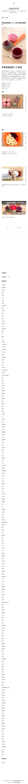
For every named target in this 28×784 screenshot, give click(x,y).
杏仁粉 (3, 372)
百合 (3, 504)
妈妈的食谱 (14, 8)
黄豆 (3, 733)
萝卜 (3, 615)
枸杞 (3, 380)
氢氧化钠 (4, 424)
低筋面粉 (4, 287)
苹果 (3, 597)
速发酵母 (4, 659)
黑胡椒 (3, 741)
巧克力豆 (4, 347)
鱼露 (3, 705)
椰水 (3, 406)
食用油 (3, 690)
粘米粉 (3, 525)
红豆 (3, 550)
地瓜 (3, 318)
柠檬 (3, 383)
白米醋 (3, 494)
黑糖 (3, 739)
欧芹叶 (3, 419)
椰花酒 (3, 414)
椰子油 (3, 403)
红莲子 (3, 548)
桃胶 (3, 396)
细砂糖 (3, 555)
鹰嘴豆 (3, 723)
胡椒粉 (3, 571)
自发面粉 (4, 576)
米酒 (3, 517)
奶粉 (3, 331)
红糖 (3, 543)
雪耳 (3, 672)
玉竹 (3, 460)
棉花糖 (3, 398)
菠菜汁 (3, 610)
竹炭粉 (3, 512)
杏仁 (3, 365)
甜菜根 (3, 483)
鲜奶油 (3, 708)
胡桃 (3, 568)
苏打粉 (3, 594)
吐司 (3, 313)
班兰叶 (3, 473)
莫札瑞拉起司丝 (5, 602)
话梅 (3, 654)
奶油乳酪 (4, 328)
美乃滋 (3, 563)
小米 (3, 339)
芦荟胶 (3, 586)
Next (19, 227)
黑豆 (3, 749)
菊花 (3, 605)
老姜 (3, 566)
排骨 (3, 354)
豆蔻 (3, 656)
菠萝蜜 (3, 612)
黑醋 (3, 752)
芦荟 (3, 584)
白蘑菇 (3, 499)
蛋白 (3, 633)
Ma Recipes (17, 780)
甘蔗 (3, 481)
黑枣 (3, 736)
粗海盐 (3, 519)
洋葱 (3, 437)
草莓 (3, 599)
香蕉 (3, 697)
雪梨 (3, 669)
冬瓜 (3, 295)
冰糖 (3, 300)
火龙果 (3, 447)
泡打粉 (3, 434)
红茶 (3, 545)
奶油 (3, 326)
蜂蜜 (3, 638)
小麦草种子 (4, 344)
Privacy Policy (16, 782)
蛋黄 (3, 635)
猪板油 (3, 457)
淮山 (3, 445)
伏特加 (3, 285)
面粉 (3, 684)
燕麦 (3, 450)
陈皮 (3, 666)
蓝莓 (3, 623)
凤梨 (3, 303)
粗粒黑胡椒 (4, 522)
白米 (3, 491)
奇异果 (3, 323)
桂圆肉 (3, 393)
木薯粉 (3, 367)
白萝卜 (3, 496)
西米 (3, 651)
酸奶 (3, 664)
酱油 (3, 661)
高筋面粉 (4, 703)
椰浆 (3, 408)
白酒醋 (3, 501)
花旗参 (3, 589)
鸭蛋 (3, 721)
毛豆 (3, 421)
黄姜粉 (3, 726)
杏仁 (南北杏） (5, 370)
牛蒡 (3, 455)
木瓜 (3, 362)
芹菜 (3, 592)
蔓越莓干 (4, 625)
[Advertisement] (14, 254)
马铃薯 (3, 700)
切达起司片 (4, 305)
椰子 (3, 401)
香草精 (3, 692)
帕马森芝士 (4, 349)
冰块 (3, 298)
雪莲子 (3, 674)
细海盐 (3, 553)
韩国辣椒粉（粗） (6, 687)
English (3, 762)
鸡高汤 (3, 718)
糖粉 (3, 530)
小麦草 (3, 341)
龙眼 (3, 754)
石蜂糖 (3, 509)
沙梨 (3, 429)
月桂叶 (3, 359)
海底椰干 (4, 439)
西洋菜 (3, 648)
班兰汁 (3, 476)
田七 (3, 486)
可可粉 (3, 310)
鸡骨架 (3, 715)
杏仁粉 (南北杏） (5, 375)
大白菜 (3, 321)
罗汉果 (3, 561)
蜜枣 (3, 641)
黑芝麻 (3, 744)
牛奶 (3, 452)
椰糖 (3, 411)
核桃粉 (3, 390)
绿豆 (3, 558)
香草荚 (3, 695)
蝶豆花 (3, 643)
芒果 (3, 579)
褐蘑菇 (3, 646)
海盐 (3, 442)
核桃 (3, 388)
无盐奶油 (4, 357)
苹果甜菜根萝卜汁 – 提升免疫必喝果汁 (14, 24)
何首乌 (3, 290)
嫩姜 (3, 336)
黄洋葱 (3, 728)
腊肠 (3, 574)
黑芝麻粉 (4, 746)
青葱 (3, 682)
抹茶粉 (3, 352)
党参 (3, 292)
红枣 (3, 540)
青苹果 (3, 679)
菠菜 (3, 607)
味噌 (3, 316)
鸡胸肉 (3, 710)
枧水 (3, 377)
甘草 (3, 478)
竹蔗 (3, 514)
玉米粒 (3, 468)
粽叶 (3, 527)
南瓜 (3, 308)
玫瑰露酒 (4, 470)
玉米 (3, 463)
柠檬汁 (3, 385)
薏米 (3, 630)
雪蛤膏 (3, 677)
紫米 (3, 537)
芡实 (3, 581)
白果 (3, 488)
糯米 (3, 532)
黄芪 (3, 731)
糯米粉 (3, 535)
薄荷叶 (3, 628)
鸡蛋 (3, 713)
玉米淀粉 (4, 465)
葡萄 (3, 617)
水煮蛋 (3, 427)
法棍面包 (4, 432)
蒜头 (3, 620)
